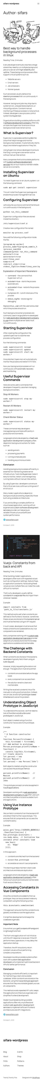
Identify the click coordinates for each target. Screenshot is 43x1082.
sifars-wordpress (11, 3)
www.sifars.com (12, 519)
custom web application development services (20, 636)
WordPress (36, 1078)
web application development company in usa (20, 793)
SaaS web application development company (20, 876)
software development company (18, 123)
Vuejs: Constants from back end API (19, 564)
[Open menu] (38, 3)
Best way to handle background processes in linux (19, 51)
